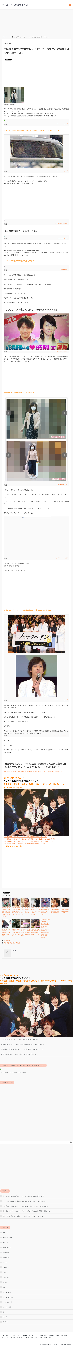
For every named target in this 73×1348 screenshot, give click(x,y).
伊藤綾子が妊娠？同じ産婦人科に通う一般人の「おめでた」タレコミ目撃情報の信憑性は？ (33, 771)
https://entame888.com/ (61, 351)
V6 (4, 1287)
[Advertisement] (36, 23)
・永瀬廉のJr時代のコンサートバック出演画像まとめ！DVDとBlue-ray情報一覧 (29, 839)
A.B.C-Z (5, 1232)
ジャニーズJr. (7, 1292)
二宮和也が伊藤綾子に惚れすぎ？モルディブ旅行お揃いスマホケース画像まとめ (35, 911)
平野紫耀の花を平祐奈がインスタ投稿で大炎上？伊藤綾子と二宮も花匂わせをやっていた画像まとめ (6, 912)
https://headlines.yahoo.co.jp (60, 735)
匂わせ (18, 943)
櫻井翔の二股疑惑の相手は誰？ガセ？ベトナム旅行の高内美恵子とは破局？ (24, 1196)
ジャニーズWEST (8, 1297)
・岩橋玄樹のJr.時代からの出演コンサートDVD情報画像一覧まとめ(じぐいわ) (28, 841)
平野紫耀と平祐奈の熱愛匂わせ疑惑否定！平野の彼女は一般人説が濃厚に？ (55, 911)
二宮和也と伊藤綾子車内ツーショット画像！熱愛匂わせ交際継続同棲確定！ (16, 932)
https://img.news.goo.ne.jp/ (61, 223)
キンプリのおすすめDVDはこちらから (21, 781)
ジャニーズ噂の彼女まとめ (15, 5)
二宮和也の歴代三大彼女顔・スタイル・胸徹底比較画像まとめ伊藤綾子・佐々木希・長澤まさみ (45, 933)
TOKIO (5, 1282)
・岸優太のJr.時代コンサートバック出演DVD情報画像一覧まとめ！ (25, 843)
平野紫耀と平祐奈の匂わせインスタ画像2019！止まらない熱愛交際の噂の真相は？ (26, 1206)
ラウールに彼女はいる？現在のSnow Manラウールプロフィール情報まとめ (24, 1201)
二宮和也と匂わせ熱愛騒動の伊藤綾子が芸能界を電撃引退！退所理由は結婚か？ (25, 932)
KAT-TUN (5, 1242)
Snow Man (6, 1277)
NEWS (5, 1262)
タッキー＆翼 (7, 1307)
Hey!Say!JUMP (7, 1237)
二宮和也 (6, 943)
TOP (3, 1335)
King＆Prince (7, 1247)
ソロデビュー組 (7, 1302)
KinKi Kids (6, 1252)
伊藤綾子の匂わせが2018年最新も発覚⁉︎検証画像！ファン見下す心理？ (35, 932)
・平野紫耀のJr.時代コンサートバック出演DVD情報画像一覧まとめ (25, 837)
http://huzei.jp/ (64, 269)
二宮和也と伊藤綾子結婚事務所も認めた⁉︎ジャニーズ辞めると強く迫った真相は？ (45, 911)
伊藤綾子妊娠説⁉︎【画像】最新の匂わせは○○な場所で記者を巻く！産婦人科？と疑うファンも (16, 912)
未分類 (8, 940)
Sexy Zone (6, 1267)
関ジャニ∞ (6, 1322)
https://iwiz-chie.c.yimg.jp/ (61, 558)
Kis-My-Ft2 (6, 1257)
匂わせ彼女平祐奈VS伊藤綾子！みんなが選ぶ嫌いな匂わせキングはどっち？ (6, 932)
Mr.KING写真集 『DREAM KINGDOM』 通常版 (13, 1072)
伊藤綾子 (12, 943)
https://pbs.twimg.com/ (62, 124)
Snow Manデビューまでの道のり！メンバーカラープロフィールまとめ (23, 1216)
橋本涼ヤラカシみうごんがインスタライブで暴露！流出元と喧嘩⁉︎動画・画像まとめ (26, 1211)
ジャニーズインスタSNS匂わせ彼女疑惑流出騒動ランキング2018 (65, 910)
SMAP (5, 1272)
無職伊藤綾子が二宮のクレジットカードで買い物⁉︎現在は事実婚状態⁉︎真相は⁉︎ (25, 911)
